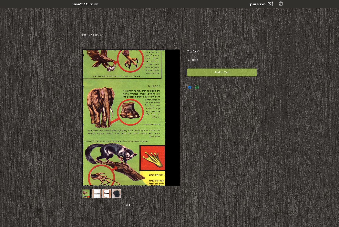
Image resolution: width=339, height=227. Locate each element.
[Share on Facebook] (189, 87)
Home (86, 35)
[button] (281, 3)
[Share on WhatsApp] (197, 87)
